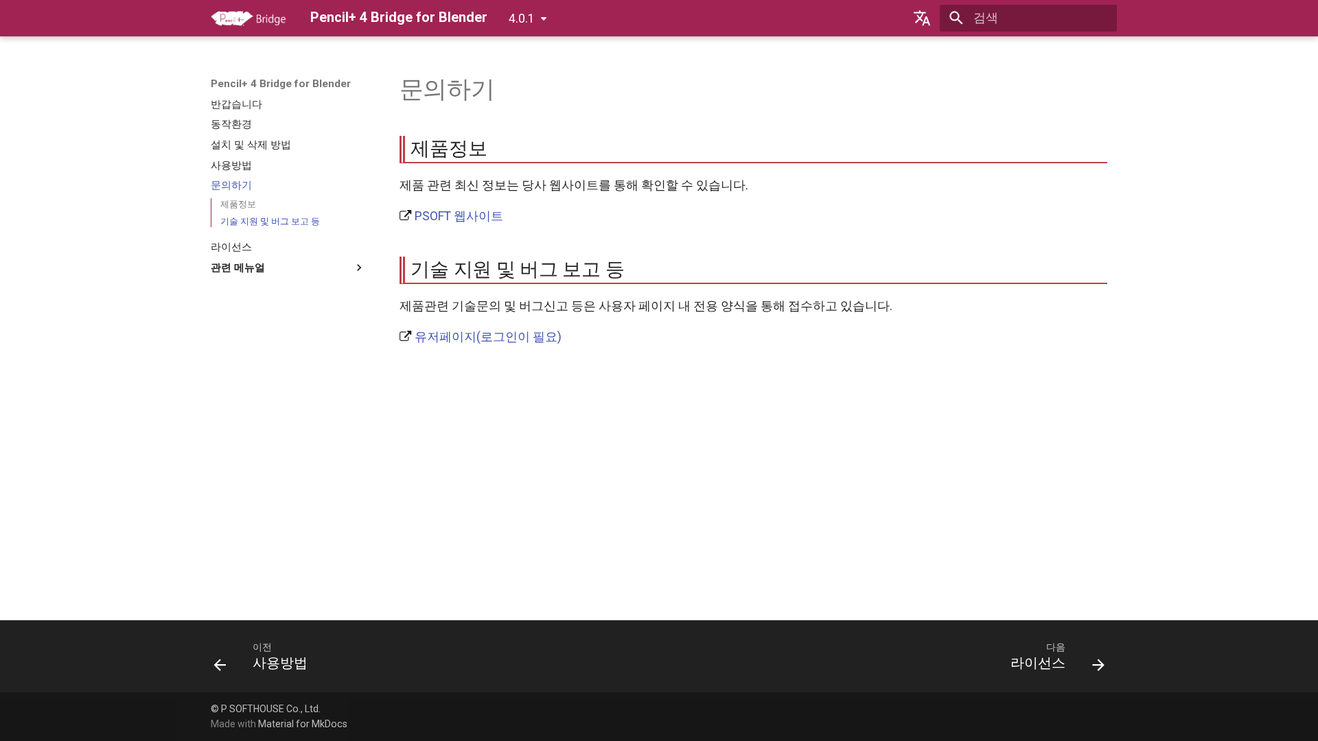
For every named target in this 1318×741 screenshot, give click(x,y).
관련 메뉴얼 (238, 267)
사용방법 (231, 165)
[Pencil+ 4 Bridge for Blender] (248, 18)
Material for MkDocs (302, 723)
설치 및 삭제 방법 (251, 145)
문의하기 (231, 185)
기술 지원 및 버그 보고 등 (270, 221)
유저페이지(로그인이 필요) (488, 337)
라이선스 (231, 247)
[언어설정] (922, 18)
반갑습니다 (236, 104)
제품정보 (238, 204)
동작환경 (231, 124)
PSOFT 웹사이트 (459, 216)
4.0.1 (522, 18)
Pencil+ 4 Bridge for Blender (281, 84)
